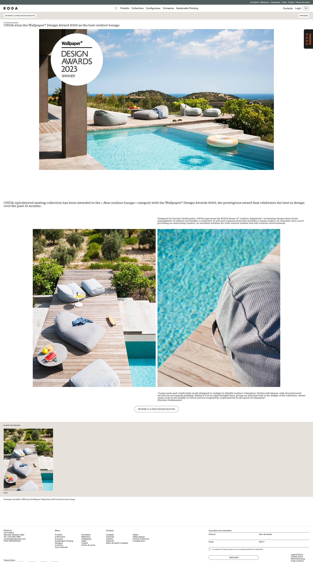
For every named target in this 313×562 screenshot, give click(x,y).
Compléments (139, 541)
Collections (138, 8)
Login (298, 8)
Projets (291, 2)
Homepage (8, 499)
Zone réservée (61, 547)
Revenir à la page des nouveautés (20, 16)
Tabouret (110, 541)
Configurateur (153, 8)
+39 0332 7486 (14, 537)
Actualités (254, 2)
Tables (135, 535)
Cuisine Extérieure (141, 539)
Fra (305, 8)
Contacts (288, 8)
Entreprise (168, 8)
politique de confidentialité (255, 549)
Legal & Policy (297, 554)
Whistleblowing (298, 559)
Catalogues (275, 2)
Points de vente (302, 2)
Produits (124, 8)
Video (284, 2)
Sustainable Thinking (187, 8)
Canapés (110, 535)
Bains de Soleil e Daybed (117, 543)
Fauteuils (110, 537)
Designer (59, 543)
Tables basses (139, 537)
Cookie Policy (297, 557)
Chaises (109, 539)
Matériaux (264, 2)
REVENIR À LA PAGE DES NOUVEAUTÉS (156, 409)
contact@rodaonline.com (15, 539)
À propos (59, 539)
